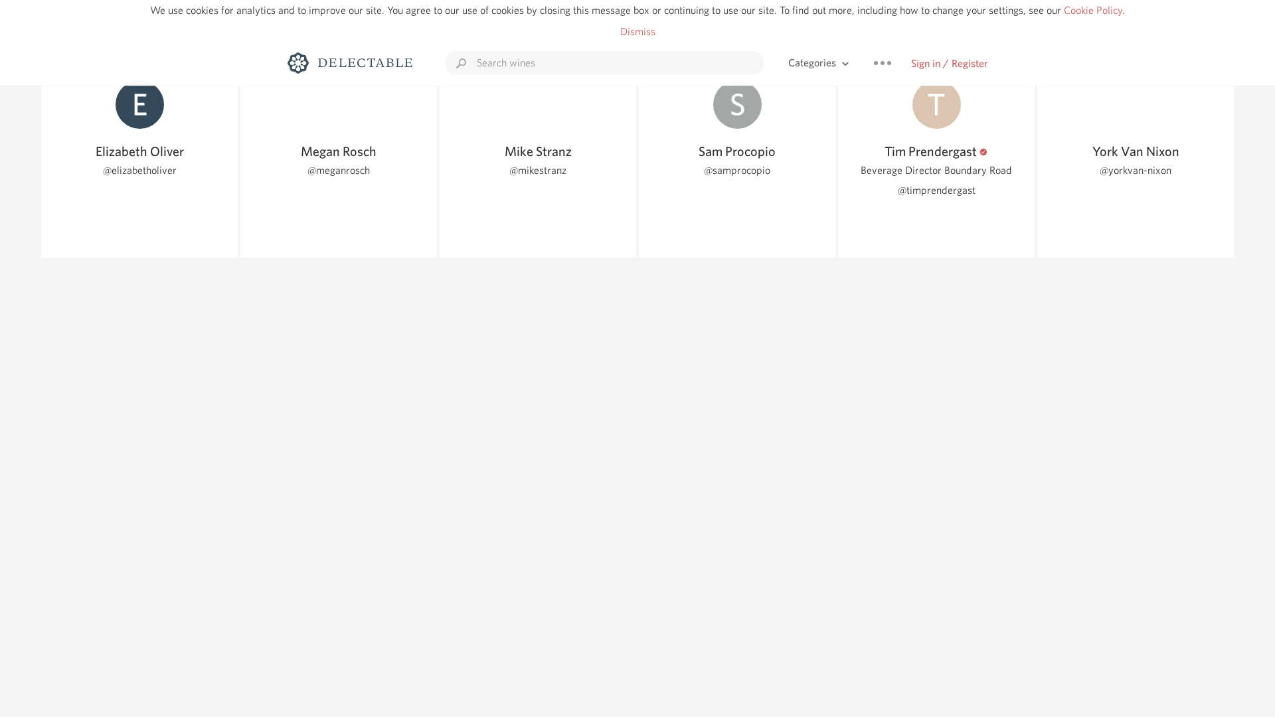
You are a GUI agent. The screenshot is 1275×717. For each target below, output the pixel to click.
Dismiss (637, 31)
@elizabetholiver (140, 170)
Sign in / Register (949, 63)
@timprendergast (937, 190)
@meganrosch (338, 170)
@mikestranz (537, 170)
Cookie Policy (1093, 10)
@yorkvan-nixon (1135, 170)
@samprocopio (737, 170)
